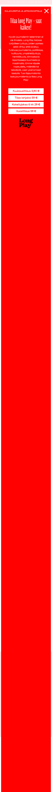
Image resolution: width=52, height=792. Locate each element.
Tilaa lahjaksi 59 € (26, 97)
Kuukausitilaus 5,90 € (26, 91)
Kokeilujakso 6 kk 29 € (26, 104)
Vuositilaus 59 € (26, 111)
